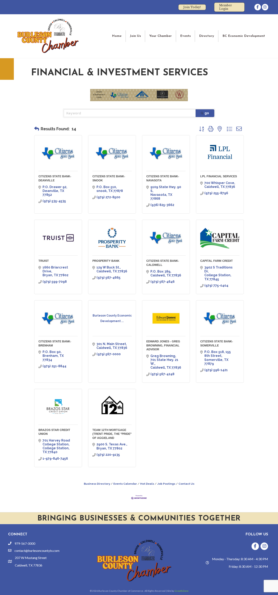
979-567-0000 (24, 543)
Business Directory (97, 483)
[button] (36, 129)
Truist (43, 260)
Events (185, 36)
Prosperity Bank (105, 260)
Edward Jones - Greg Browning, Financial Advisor (163, 345)
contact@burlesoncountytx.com (36, 550)
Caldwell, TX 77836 (28, 565)
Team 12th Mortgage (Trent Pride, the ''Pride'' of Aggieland (111, 433)
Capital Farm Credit (216, 260)
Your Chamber (160, 36)
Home (116, 36)
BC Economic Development (243, 36)
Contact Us (186, 483)
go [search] (207, 113)
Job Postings (166, 483)
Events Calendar (125, 483)
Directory (206, 36)
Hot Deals (147, 483)
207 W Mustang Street (31, 558)
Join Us (135, 36)
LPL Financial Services (218, 176)
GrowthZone (181, 590)
